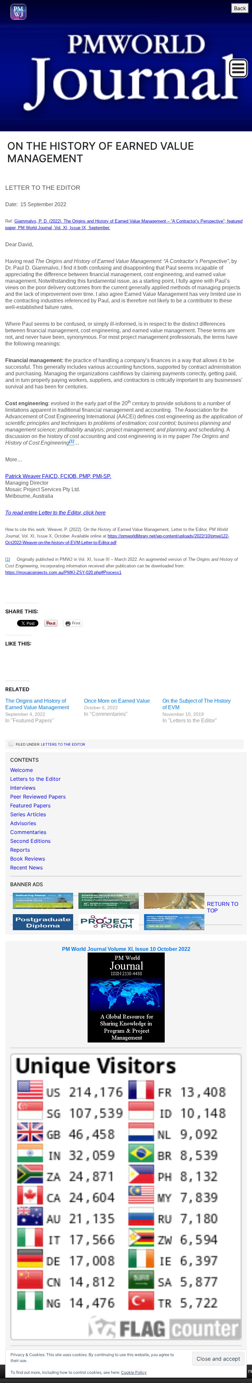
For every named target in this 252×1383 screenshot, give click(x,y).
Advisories (23, 823)
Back (240, 8)
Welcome (21, 770)
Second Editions (30, 841)
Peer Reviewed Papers (38, 796)
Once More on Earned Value (117, 701)
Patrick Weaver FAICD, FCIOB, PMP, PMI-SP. (58, 476)
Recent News (26, 867)
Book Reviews (27, 858)
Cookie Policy (134, 1372)
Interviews (22, 787)
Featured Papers (30, 805)
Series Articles (28, 814)
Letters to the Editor (63, 744)
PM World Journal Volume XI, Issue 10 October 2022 (126, 949)
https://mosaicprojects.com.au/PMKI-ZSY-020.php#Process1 (63, 572)
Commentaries (28, 832)
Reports (20, 849)
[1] (7, 559)
